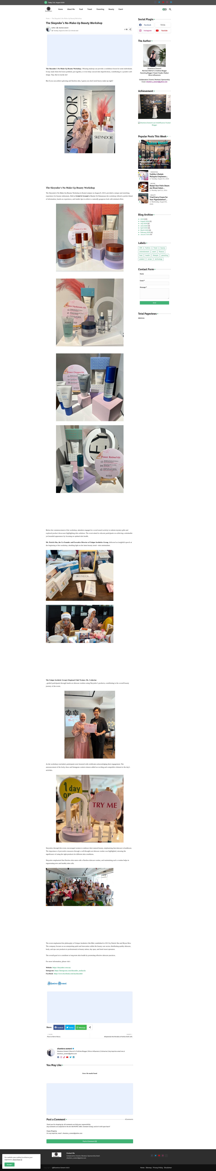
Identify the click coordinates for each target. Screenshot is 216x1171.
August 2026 (145, 221)
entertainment (144, 252)
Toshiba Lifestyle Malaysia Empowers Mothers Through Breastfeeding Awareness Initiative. (160, 175)
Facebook (60, 1028)
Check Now (16, 1160)
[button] (164, 9)
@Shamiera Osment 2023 (61, 1168)
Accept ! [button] (9, 1164)
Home (60, 9)
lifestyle (155, 255)
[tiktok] (64, 1057)
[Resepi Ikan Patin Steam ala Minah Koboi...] (143, 187)
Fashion (147, 248)
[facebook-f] (155, 2)
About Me (71, 9)
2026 (142, 219)
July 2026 (143, 223)
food (140, 255)
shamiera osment (64, 1048)
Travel (89, 9)
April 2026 (144, 228)
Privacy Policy (158, 1168)
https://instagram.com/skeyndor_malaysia (70, 970)
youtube (164, 30)
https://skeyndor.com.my (62, 967)
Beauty (111, 9)
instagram (148, 30)
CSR (140, 248)
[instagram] (167, 2)
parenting (164, 255)
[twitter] (159, 2)
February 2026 (145, 232)
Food (81, 9)
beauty (162, 248)
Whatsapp (82, 1028)
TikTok (162, 25)
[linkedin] (73, 1057)
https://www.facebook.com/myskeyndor (68, 974)
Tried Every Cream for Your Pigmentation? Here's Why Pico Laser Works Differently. (159, 198)
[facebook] (58, 1057)
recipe (150, 259)
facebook (147, 25)
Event (121, 9)
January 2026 (145, 235)
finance (161, 252)
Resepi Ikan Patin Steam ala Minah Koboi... (159, 187)
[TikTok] (166, 1155)
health (147, 255)
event (154, 252)
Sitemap (149, 1168)
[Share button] (90, 1027)
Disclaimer (168, 1168)
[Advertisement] (90, 50)
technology (158, 259)
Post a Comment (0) (90, 1141)
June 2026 (144, 226)
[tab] (60, 9)
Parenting (100, 9)
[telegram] (171, 2)
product (142, 259)
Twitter (71, 1028)
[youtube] (163, 2)
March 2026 (144, 230)
